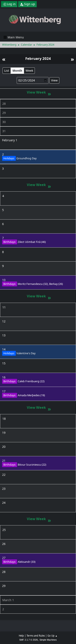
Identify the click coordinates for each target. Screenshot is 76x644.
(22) (31, 381)
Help (21, 635)
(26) (56, 284)
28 (4, 104)
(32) (33, 284)
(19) (31, 395)
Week (29, 71)
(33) (26, 562)
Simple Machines (48, 639)
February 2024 (38, 58)
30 (4, 122)
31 (4, 131)
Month (17, 71)
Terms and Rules (36, 635)
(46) (32, 242)
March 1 (8, 600)
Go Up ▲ (52, 635)
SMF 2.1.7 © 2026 (28, 639)
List (6, 71)
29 (4, 113)
